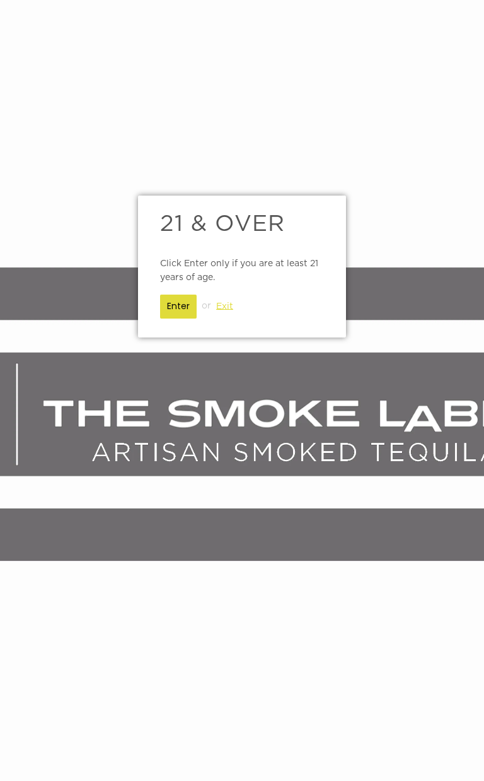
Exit (224, 306)
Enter (178, 306)
